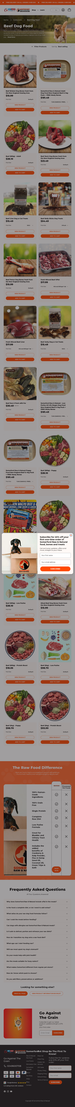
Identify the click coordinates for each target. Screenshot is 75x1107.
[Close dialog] (71, 535)
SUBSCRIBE (55, 569)
